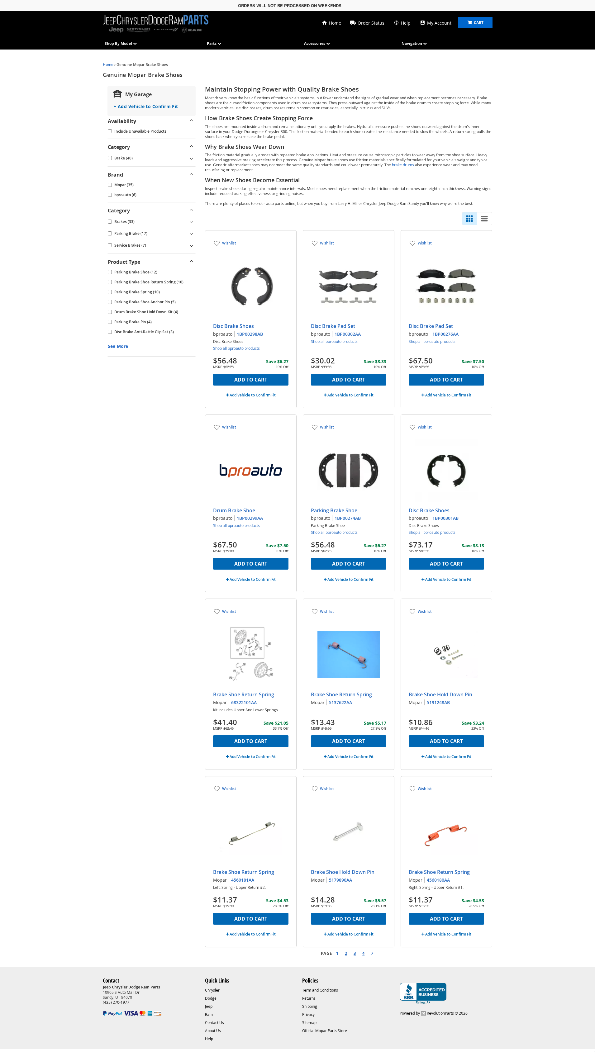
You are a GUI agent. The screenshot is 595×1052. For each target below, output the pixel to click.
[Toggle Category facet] (191, 147)
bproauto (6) (125, 194)
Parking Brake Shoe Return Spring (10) (148, 282)
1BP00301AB (445, 518)
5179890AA (340, 880)
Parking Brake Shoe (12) (135, 272)
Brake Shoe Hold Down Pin (440, 694)
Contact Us (214, 1022)
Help (406, 23)
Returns (309, 998)
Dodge (211, 998)
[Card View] (469, 218)
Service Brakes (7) (130, 245)
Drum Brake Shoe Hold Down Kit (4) (146, 312)
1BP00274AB (348, 518)
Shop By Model (119, 43)
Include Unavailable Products (140, 131)
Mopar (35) (124, 184)
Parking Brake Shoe (334, 510)
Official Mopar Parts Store (324, 1030)
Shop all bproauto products (236, 348)
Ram (209, 1014)
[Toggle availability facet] (191, 121)
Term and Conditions (320, 990)
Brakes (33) (124, 221)
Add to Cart (250, 379)
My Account (439, 23)
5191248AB (438, 702)
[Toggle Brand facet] (191, 174)
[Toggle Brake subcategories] (191, 158)
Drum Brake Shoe (234, 510)
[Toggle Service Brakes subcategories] (191, 245)
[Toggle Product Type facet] (191, 262)
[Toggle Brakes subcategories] (191, 221)
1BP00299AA (250, 518)
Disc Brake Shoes (233, 326)
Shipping (309, 1006)
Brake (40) (123, 158)
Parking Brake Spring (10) (137, 292)
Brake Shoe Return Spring (243, 694)
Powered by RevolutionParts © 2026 (434, 1013)
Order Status (371, 23)
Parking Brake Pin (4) (133, 322)
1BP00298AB (250, 334)
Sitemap (309, 1022)
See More (118, 346)
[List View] (484, 218)
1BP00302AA (348, 334)
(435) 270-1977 (116, 1002)
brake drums (403, 164)
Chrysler (212, 990)
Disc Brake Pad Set (333, 326)
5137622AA (340, 702)
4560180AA (438, 880)
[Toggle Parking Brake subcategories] (191, 233)
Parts (212, 43)
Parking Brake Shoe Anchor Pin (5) (145, 302)
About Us (213, 1030)
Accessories (315, 43)
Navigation (412, 43)
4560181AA (242, 880)
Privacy (308, 1014)
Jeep (208, 1006)
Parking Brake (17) (130, 233)
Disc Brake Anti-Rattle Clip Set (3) (144, 331)
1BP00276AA (445, 334)
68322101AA (244, 702)
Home (335, 23)
